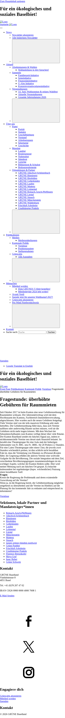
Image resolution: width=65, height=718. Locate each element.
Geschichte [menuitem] (23, 145)
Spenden (4, 361)
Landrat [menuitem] (22, 151)
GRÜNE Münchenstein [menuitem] (29, 200)
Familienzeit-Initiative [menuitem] (28, 75)
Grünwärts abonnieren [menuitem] (22, 299)
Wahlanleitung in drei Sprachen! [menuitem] (33, 70)
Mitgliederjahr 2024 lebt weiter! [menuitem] (33, 291)
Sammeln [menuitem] (16, 72)
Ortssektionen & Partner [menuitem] (23, 170)
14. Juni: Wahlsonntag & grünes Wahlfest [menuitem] (38, 91)
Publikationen (17, 389)
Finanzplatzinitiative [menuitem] (27, 80)
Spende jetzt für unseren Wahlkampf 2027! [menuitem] (32, 297)
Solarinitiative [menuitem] (24, 78)
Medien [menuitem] (15, 237)
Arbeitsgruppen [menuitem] (25, 140)
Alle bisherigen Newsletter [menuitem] (24, 37)
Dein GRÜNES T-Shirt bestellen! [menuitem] (34, 289)
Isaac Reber (11, 559)
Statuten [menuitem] (22, 132)
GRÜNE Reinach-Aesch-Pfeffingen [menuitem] (35, 192)
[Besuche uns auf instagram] (32, 672)
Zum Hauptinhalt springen (12, 1)
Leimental (11, 529)
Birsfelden (11, 521)
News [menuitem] (9, 32)
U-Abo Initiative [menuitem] (26, 83)
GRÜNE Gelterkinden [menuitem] (29, 181)
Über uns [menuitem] (10, 124)
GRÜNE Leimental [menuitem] (27, 189)
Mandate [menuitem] (16, 148)
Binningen (11, 518)
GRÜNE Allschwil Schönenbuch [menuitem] (34, 173)
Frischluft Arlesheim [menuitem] (27, 205)
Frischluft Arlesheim (15, 548)
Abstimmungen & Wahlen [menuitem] (24, 67)
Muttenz (10, 537)
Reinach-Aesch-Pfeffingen (18, 513)
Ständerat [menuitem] (22, 159)
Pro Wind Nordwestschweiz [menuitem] (25, 302)
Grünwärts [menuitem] (17, 254)
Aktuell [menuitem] (9, 64)
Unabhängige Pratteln (16, 551)
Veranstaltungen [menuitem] (19, 89)
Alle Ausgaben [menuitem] (25, 256)
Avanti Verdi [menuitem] (18, 294)
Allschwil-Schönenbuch (17, 515)
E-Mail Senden (7, 595)
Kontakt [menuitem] (10, 329)
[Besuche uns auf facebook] (32, 621)
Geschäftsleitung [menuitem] (26, 134)
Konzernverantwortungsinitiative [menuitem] (33, 86)
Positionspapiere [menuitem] (26, 248)
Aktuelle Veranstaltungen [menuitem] (30, 94)
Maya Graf (11, 556)
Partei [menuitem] (15, 126)
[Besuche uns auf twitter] (32, 647)
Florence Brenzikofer (16, 554)
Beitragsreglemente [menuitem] (27, 167)
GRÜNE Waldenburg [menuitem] (28, 202)
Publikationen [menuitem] (12, 235)
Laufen (9, 526)
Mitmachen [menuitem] (11, 283)
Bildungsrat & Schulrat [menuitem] (29, 164)
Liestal (9, 532)
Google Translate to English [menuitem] (19, 366)
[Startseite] (4, 21)
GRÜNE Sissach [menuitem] (26, 197)
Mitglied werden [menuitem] (20, 286)
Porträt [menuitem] (21, 129)
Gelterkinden (12, 524)
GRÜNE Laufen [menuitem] (26, 183)
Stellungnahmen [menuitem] (26, 251)
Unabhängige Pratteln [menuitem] (28, 208)
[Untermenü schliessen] (36, 51)
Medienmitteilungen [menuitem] (27, 240)
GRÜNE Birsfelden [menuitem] (27, 178)
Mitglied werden (8, 698)
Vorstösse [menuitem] (22, 246)
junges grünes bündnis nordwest (21, 543)
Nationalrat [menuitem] (23, 156)
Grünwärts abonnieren (10, 696)
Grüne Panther (13, 545)
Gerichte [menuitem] (22, 162)
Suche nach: (12, 332)
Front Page (5, 389)
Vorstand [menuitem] (22, 137)
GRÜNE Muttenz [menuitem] (26, 186)
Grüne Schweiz (13, 562)
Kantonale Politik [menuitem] (20, 243)
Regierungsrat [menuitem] (24, 153)
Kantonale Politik (33, 389)
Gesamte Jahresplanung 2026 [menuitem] (32, 97)
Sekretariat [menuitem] (23, 143)
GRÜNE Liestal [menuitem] (26, 194)
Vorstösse (46, 389)
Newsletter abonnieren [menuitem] (23, 35)
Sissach (9, 540)
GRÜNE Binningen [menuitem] (27, 175)
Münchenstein (13, 534)
